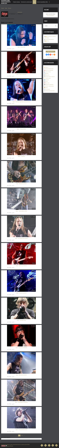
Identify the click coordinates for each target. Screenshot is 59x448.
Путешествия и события (50, 76)
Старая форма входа (50, 57)
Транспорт (47, 82)
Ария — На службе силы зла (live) (21, 238)
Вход (53, 15)
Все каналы (48, 89)
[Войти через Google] (52, 54)
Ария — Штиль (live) (21, 47)
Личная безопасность (50, 39)
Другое (47, 67)
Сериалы (47, 79)
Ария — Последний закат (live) (21, 429)
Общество (47, 75)
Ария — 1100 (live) (21, 156)
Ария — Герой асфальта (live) (21, 211)
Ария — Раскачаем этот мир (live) (21, 402)
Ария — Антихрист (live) (21, 320)
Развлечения (48, 78)
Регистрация (49, 15)
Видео (6, 8)
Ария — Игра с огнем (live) (21, 74)
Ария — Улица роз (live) (21, 129)
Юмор (47, 87)
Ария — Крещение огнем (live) (21, 347)
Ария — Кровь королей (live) (21, 265)
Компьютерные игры (49, 68)
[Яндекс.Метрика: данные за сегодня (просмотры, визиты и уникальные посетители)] (9, 446)
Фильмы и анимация (49, 84)
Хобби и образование (50, 86)
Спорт (47, 81)
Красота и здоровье (49, 70)
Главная (2, 8)
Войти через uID (50, 51)
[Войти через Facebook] (48, 54)
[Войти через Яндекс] (50, 54)
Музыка (9, 8)
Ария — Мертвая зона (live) (21, 183)
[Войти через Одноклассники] (54, 54)
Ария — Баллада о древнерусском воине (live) (21, 101)
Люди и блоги (48, 71)
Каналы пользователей (50, 90)
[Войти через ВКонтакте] (46, 54)
